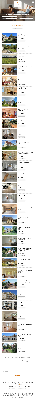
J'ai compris (14, 397)
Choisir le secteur (5, 371)
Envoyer (17, 375)
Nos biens (20, 28)
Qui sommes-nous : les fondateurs (11, 386)
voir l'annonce (22, 40)
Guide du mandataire (22, 388)
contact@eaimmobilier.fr (29, 382)
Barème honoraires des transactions (26, 390)
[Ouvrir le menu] (33, 2)
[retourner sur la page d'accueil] (1, 2)
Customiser (21, 397)
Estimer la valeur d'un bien (13, 388)
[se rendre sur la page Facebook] (18, 384)
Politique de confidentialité (14, 390)
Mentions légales (6, 390)
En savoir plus (29, 395)
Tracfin (19, 386)
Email (4, 368)
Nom (3, 364)
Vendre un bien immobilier (25, 386)
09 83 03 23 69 (17, 383)
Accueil (14, 28)
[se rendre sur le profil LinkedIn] (21, 384)
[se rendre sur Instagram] (19, 384)
